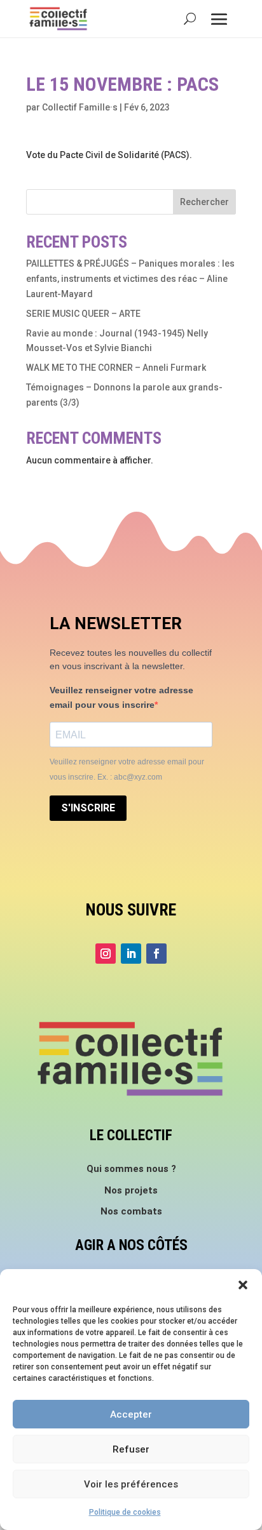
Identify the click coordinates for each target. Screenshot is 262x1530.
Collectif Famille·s (80, 107)
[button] (243, 1285)
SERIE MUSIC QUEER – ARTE (83, 314)
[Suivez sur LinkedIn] (131, 953)
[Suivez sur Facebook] (156, 953)
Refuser (131, 1449)
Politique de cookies (125, 1512)
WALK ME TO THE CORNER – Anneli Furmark (116, 368)
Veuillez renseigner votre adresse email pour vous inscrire (121, 697)
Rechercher (204, 202)
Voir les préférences (131, 1484)
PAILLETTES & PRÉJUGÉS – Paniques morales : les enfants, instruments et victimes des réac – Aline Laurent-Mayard (130, 278)
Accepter (131, 1414)
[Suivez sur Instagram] (105, 953)
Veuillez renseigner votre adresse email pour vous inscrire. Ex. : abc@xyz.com (127, 769)
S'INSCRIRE (88, 808)
